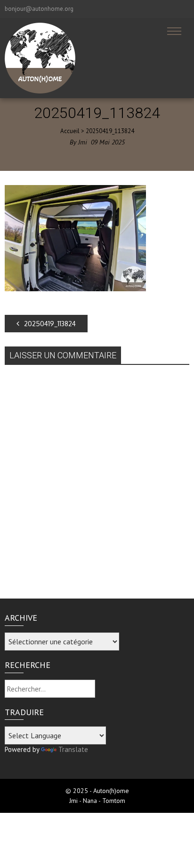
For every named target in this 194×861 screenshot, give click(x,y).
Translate (73, 749)
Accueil (70, 131)
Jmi (82, 142)
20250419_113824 (50, 324)
